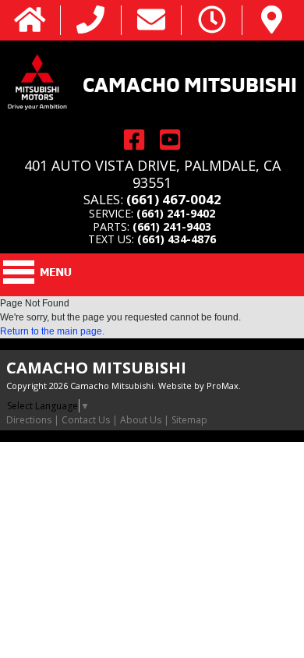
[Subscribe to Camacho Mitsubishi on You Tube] (170, 139)
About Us (140, 419)
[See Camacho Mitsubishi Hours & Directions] (212, 21)
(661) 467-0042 (173, 199)
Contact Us (86, 419)
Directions (28, 419)
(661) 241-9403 (172, 226)
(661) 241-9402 (175, 213)
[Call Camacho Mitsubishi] (90, 21)
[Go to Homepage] (30, 21)
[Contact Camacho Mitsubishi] (151, 21)
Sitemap (189, 419)
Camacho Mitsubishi (190, 83)
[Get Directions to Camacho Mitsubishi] (271, 21)
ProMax (223, 385)
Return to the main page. (52, 331)
